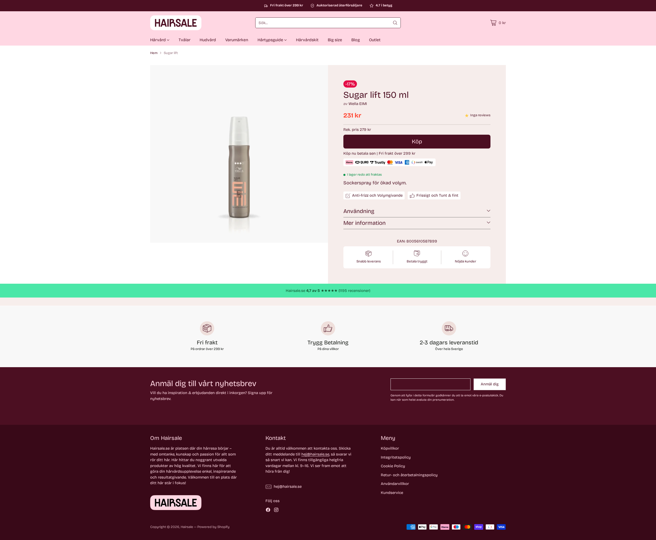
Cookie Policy (393, 466)
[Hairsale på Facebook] (268, 511)
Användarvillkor (395, 483)
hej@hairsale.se (315, 454)
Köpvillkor (390, 448)
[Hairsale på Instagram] (276, 511)
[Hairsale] (175, 22)
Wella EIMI (357, 103)
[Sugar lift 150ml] (239, 154)
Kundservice (392, 492)
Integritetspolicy (396, 457)
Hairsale (187, 527)
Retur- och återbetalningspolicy (409, 475)
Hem (154, 53)
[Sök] (395, 22)
